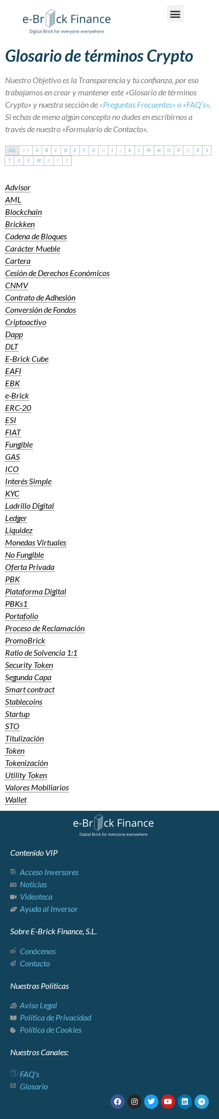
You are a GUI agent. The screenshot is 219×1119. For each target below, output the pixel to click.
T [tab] (9, 160)
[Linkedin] (185, 1102)
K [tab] (129, 150)
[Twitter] (151, 1102)
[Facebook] (118, 1102)
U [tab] (18, 160)
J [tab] (121, 150)
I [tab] (112, 150)
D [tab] (65, 150)
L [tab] (139, 150)
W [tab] (39, 160)
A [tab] (37, 150)
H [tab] (103, 150)
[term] (18, 187)
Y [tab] (58, 160)
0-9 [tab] (25, 150)
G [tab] (93, 150)
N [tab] (158, 150)
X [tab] (48, 160)
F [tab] (84, 150)
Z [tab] (67, 160)
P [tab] (178, 150)
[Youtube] (168, 1102)
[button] (175, 13)
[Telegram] (202, 1102)
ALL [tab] (12, 150)
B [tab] (46, 150)
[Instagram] (134, 1102)
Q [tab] (188, 150)
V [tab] (28, 160)
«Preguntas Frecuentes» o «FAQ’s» (154, 104)
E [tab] (75, 150)
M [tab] (149, 150)
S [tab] (207, 150)
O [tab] (169, 150)
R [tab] (198, 150)
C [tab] (56, 150)
